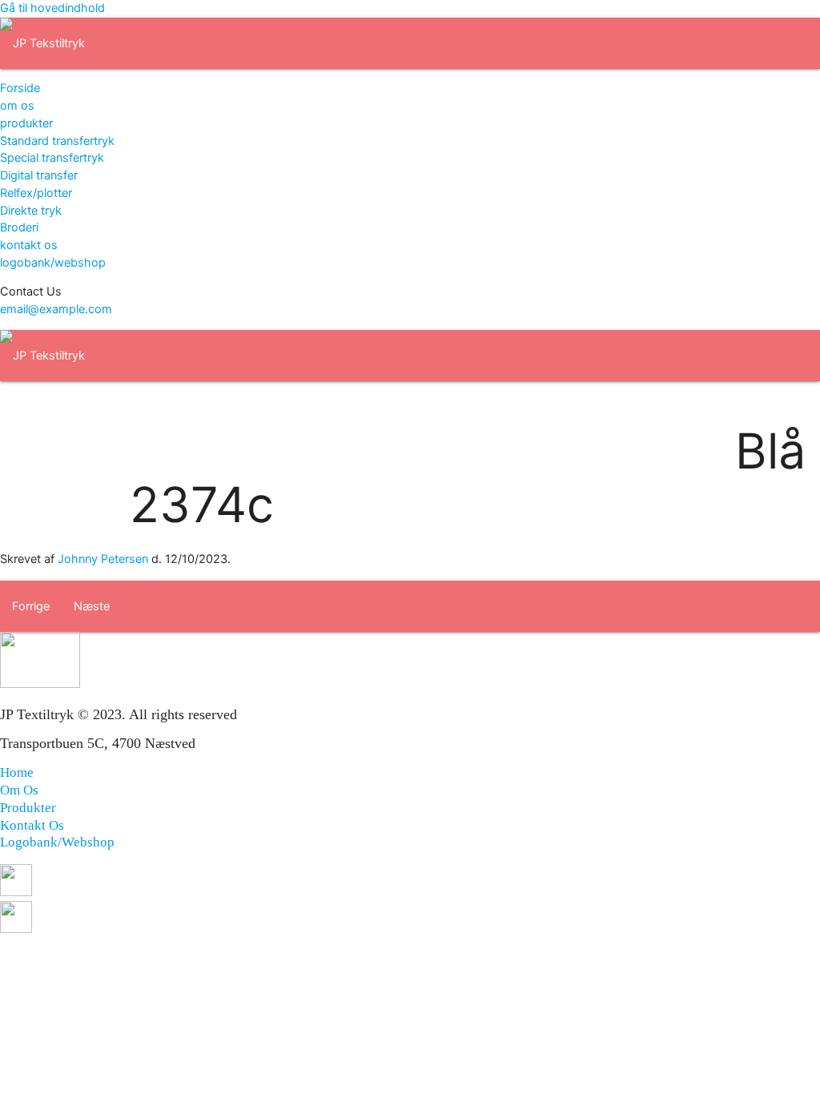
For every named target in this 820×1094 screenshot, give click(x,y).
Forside (20, 88)
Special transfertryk (52, 158)
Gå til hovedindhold (52, 8)
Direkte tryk (31, 210)
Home (17, 772)
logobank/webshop (53, 262)
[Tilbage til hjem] (42, 43)
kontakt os (29, 245)
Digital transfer (39, 175)
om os (17, 106)
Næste (92, 606)
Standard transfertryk (57, 141)
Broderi (19, 227)
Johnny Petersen (103, 559)
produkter (26, 123)
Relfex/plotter (36, 193)
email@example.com (56, 309)
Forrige (31, 606)
